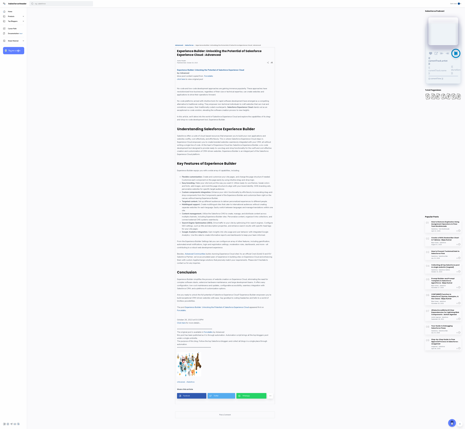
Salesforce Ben (443, 256)
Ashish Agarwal (436, 317)
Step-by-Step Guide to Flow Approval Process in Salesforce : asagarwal (445, 341)
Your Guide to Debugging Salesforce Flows (442, 327)
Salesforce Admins (444, 270)
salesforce (443, 285)
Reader (184, 61)
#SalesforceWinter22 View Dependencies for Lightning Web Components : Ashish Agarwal (445, 312)
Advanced (181, 382)
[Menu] (4, 3)
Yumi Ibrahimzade (444, 229)
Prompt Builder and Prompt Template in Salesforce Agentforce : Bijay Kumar (443, 280)
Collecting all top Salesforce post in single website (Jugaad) (445, 266)
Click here (181, 323)
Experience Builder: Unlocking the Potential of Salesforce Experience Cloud (210, 70)
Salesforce (190, 382)
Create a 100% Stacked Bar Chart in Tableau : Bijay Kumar (445, 239)
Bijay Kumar (435, 242)
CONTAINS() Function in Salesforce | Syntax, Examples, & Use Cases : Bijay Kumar (444, 296)
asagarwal (434, 346)
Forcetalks (208, 76)
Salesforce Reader (17, 3)
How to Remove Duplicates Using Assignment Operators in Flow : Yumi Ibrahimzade (445, 224)
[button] (32, 3)
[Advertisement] (102, 25)
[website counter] (443, 96)
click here (181, 79)
